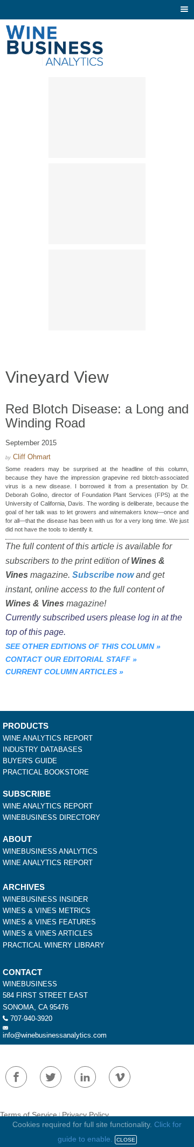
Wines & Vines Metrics (47, 911)
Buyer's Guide (30, 761)
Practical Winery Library (54, 945)
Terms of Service (28, 1114)
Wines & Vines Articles (48, 933)
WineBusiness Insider (45, 899)
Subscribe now (103, 574)
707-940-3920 (31, 1018)
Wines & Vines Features (49, 922)
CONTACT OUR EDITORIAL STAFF (67, 659)
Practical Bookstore (46, 772)
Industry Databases (42, 749)
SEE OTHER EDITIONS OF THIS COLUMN (79, 646)
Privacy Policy (85, 1114)
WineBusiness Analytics (50, 851)
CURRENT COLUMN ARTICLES (61, 671)
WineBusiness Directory (51, 817)
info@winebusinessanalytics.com (55, 1035)
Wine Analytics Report (48, 738)
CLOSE (125, 1140)
